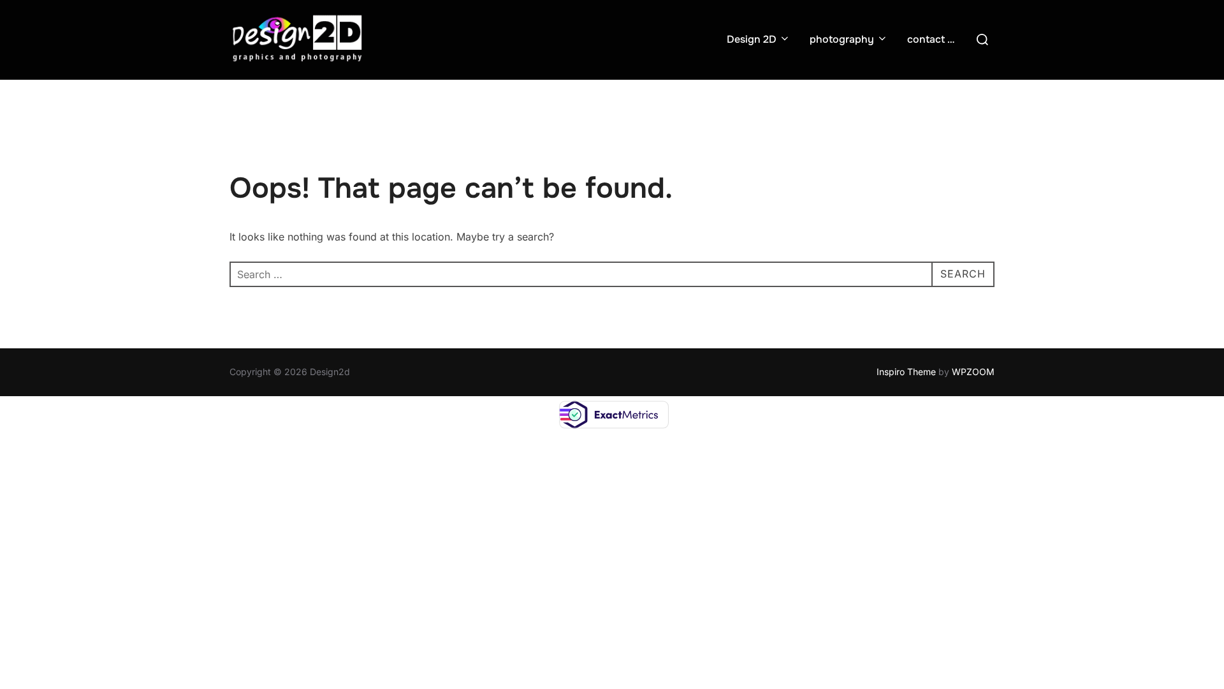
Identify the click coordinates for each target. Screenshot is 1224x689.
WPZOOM (973, 371)
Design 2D (751, 39)
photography (842, 39)
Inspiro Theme (906, 371)
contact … (930, 39)
